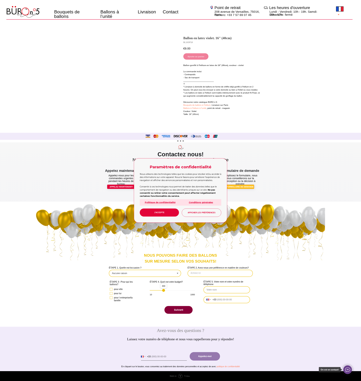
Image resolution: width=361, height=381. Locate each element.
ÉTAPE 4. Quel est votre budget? (166, 282)
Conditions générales (201, 202)
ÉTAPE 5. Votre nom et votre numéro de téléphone (223, 282)
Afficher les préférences (201, 213)
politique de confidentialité (228, 366)
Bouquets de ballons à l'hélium (197, 105)
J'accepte (159, 212)
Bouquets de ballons (67, 14)
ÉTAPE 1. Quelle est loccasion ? (125, 268)
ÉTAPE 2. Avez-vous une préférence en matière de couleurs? (218, 268)
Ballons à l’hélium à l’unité (194, 108)
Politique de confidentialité (160, 202)
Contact (170, 11)
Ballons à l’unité (109, 14)
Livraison (147, 11)
